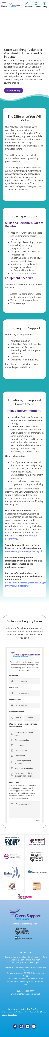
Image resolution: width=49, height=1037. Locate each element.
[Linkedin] (27, 1026)
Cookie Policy (35, 1012)
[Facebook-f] (15, 1026)
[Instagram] (21, 1026)
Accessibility (12, 1015)
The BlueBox (32, 1009)
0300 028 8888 (27, 991)
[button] (4, 4)
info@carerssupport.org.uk (28, 994)
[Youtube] (33, 1026)
